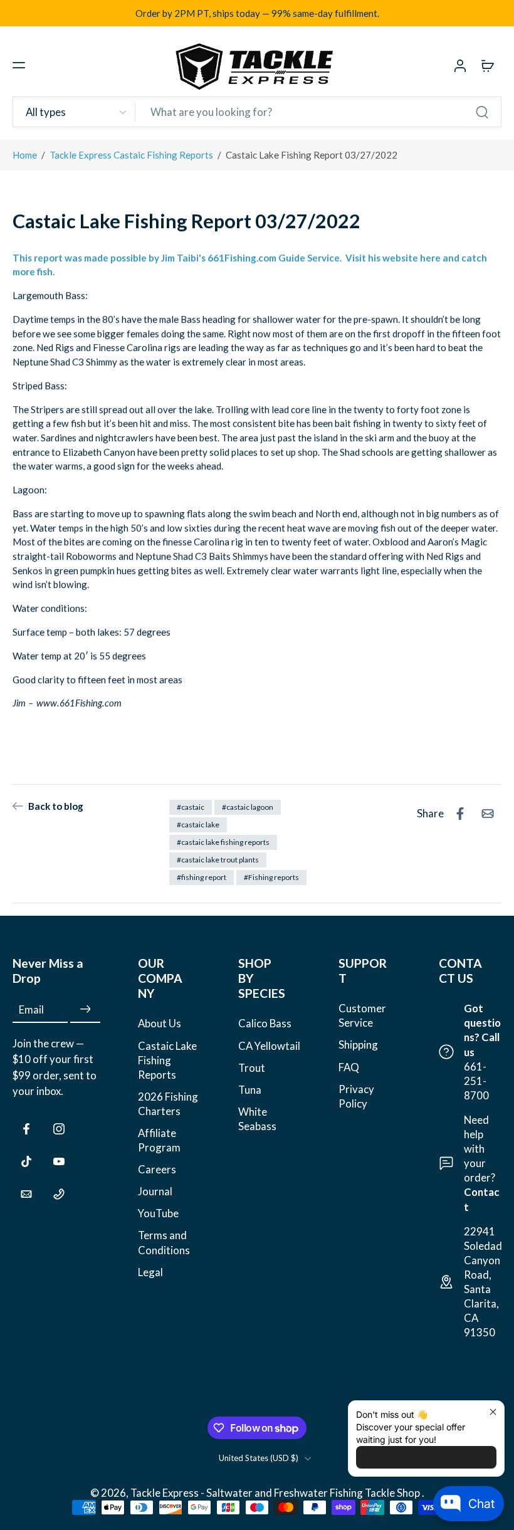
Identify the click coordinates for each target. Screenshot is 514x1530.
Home (25, 154)
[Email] (26, 1194)
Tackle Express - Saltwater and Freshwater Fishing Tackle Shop (276, 1492)
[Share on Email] (487, 813)
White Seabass (257, 1119)
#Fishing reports (271, 877)
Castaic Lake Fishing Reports (167, 1060)
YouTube (158, 1213)
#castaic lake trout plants (218, 859)
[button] (19, 65)
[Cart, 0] (487, 65)
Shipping (358, 1044)
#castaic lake (198, 824)
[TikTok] (26, 1161)
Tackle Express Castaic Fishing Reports (131, 154)
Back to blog (55, 806)
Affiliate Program (159, 1140)
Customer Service (362, 1015)
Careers (157, 1169)
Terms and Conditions (164, 1242)
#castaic (190, 807)
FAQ (348, 1066)
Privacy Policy (356, 1095)
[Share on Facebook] (460, 813)
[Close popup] (493, 1412)
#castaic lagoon (247, 807)
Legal (150, 1271)
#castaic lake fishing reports (223, 842)
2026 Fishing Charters (168, 1104)
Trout (251, 1067)
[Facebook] (26, 1129)
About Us (159, 1023)
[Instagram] (59, 1129)
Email (31, 1009)
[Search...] (482, 112)
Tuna (249, 1089)
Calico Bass (264, 1023)
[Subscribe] (85, 1009)
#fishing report (201, 877)
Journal (155, 1191)
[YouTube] (59, 1161)
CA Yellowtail (269, 1045)
